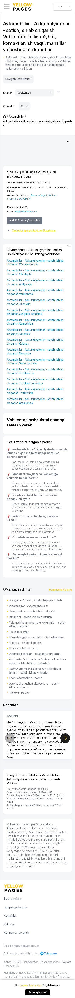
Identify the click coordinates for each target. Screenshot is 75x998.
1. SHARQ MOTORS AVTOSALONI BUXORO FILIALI (31, 174)
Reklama (9, 924)
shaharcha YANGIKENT (19, 198)
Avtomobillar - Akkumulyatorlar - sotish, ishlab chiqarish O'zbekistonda (35, 262)
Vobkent (52, 195)
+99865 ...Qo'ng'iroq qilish (25, 220)
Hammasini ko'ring (60, 589)
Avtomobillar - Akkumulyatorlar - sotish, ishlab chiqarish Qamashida (35, 321)
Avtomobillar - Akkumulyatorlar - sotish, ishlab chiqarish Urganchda (35, 400)
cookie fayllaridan (31, 985)
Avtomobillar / (17, 116)
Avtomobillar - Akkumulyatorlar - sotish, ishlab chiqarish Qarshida (35, 331)
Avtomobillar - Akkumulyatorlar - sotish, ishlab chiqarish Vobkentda (35, 292)
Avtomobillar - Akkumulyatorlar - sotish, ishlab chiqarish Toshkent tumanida (35, 381)
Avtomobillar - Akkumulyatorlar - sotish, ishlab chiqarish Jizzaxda (35, 301)
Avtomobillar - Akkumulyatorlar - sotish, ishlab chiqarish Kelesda (35, 341)
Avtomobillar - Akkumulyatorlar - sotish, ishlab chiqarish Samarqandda (35, 361)
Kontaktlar (10, 915)
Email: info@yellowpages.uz (21, 945)
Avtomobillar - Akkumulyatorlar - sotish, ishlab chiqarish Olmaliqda (35, 272)
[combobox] (62, 7)
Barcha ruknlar (13, 898)
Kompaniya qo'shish (16, 932)
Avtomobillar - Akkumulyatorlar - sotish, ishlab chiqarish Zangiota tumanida (35, 312)
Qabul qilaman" (37, 992)
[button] (37, 230)
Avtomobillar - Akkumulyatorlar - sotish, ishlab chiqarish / (37, 123)
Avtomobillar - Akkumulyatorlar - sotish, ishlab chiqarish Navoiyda (35, 351)
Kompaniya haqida (15, 907)
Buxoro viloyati (39, 195)
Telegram (50, 953)
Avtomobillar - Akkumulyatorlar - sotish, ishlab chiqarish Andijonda (35, 282)
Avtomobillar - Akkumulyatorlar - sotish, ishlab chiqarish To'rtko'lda (35, 391)
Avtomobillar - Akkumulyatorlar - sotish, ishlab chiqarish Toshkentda (35, 371)
